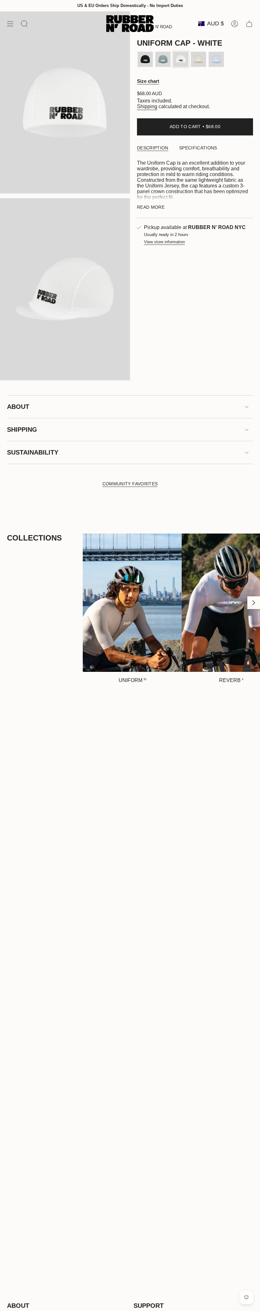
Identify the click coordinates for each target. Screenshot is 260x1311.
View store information (164, 241)
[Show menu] (10, 23)
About (18, 406)
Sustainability (32, 452)
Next (253, 602)
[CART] (249, 23)
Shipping (147, 106)
